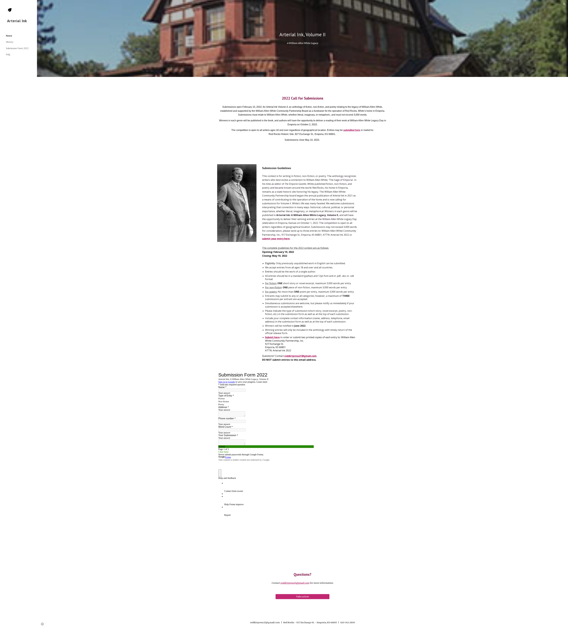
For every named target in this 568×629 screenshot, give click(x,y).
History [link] (9, 41)
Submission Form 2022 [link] (17, 48)
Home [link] (9, 35)
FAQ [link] (8, 54)
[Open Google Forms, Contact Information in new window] (309, 375)
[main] (302, 34)
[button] (564, 4)
